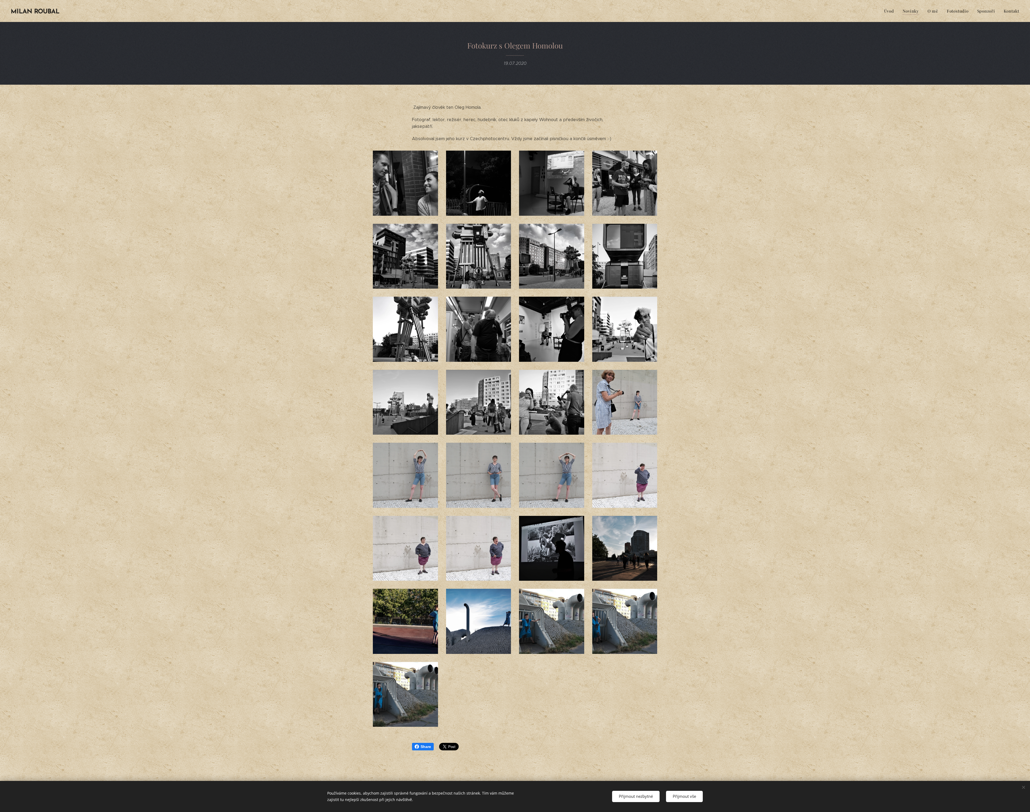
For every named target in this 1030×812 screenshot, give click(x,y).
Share (426, 746)
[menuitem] (890, 11)
